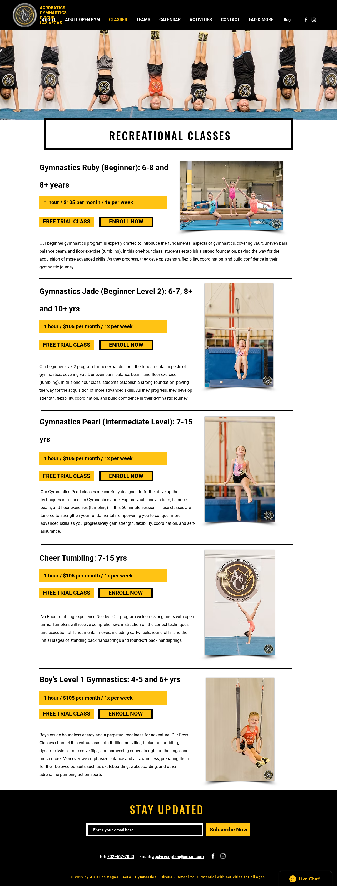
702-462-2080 (120, 856)
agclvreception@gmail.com (178, 856)
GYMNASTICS (53, 12)
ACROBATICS (52, 7)
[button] (66, 222)
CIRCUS (47, 17)
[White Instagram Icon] (314, 20)
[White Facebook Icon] (306, 20)
